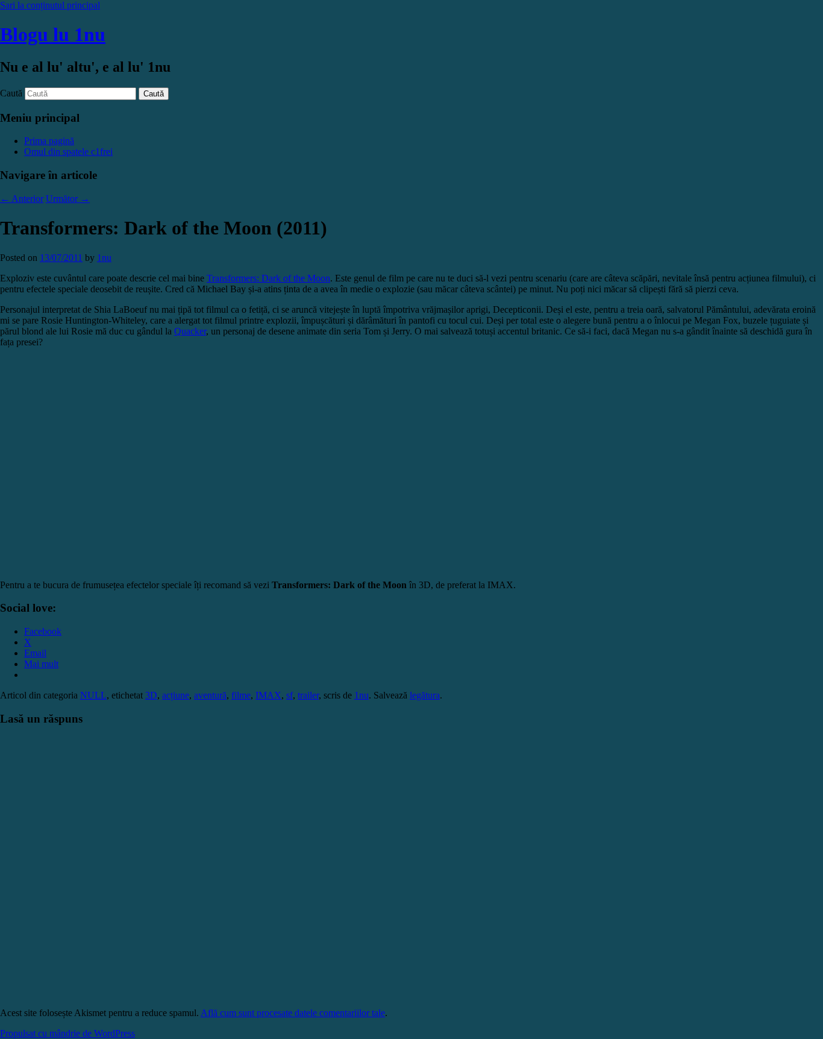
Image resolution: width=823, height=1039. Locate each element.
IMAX (268, 695)
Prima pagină (49, 141)
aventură (210, 695)
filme (241, 695)
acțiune (175, 695)
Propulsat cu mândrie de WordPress (67, 1033)
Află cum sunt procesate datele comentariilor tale (293, 1013)
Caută (11, 93)
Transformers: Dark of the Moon (268, 278)
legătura (425, 695)
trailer (308, 695)
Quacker (190, 331)
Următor (68, 198)
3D (151, 695)
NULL (93, 695)
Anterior (21, 198)
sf (289, 695)
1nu (104, 258)
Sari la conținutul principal (50, 5)
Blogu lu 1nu (52, 34)
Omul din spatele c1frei (68, 151)
